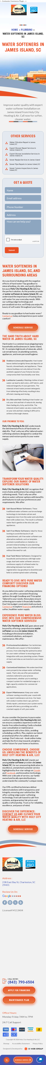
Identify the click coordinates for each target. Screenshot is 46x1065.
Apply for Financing (19, 991)
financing (26, 606)
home (14, 30)
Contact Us (9, 814)
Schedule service (23, 328)
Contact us (7, 316)
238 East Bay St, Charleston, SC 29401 (18, 883)
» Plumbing (25, 30)
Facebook (10, 773)
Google (37, 770)
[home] (18, 10)
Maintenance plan (19, 1000)
